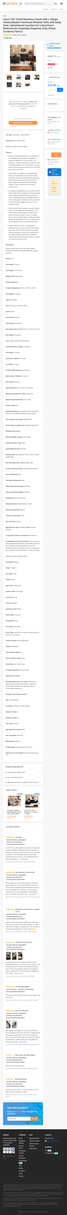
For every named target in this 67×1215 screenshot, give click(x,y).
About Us (54, 9)
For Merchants (49, 1153)
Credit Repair (23, 1160)
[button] (20, 3)
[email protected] (52, 1141)
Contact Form (49, 1138)
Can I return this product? (15, 777)
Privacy (21, 1176)
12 (52, 89)
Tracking (45, 9)
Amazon (18, 1111)
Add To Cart (56, 155)
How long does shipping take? (16, 772)
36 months (60, 89)
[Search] (55, 3)
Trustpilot (22, 1171)
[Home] (10, 3)
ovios (4, 16)
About (21, 1138)
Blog (20, 1165)
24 (55, 89)
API (46, 1150)
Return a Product (34, 1141)
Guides (21, 1168)
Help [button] (61, 9)
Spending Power (34, 1138)
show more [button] (24, 859)
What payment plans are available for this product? (23, 782)
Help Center (33, 1148)
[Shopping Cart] (61, 3)
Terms (21, 1173)
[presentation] (38, 803)
